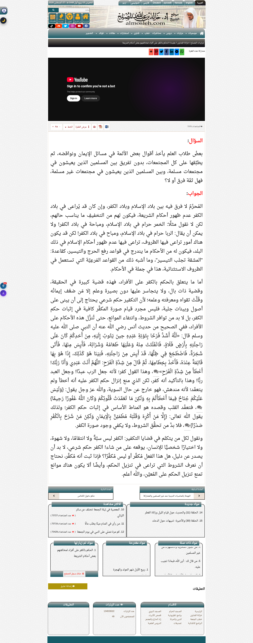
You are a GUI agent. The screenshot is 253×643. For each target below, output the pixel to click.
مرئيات (180, 33)
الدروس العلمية (154, 623)
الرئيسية (198, 611)
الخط (70, 127)
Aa (56, 127)
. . (49, 639)
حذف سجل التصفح (73, 574)
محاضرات (156, 33)
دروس (169, 33)
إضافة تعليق (66, 586)
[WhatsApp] (182, 52)
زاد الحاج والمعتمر (153, 619)
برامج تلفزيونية (175, 615)
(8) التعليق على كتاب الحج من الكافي (179, 530)
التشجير (89, 33)
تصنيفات (178, 623)
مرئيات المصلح (197, 43)
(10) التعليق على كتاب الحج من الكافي (178, 514)
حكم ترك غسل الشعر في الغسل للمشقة (98, 513)
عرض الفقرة (81, 127)
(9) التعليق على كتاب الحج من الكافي (179, 522)
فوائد (101, 33)
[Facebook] (166, 52)
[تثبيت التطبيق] (3, 293)
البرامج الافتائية (195, 623)
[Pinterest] (156, 52)
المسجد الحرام (175, 611)
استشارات (124, 33)
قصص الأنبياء (155, 615)
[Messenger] (176, 52)
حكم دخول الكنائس (86, 496)
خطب (147, 33)
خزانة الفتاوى (183, 43)
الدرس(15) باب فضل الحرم (130, 548)
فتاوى (136, 33)
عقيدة (173, 43)
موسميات (192, 33)
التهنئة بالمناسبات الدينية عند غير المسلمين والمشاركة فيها (166, 498)
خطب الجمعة (196, 619)
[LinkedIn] (171, 52)
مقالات (112, 33)
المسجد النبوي (155, 611)
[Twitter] (161, 52)
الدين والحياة (176, 619)
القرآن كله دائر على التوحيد (182, 568)
